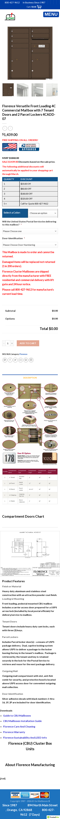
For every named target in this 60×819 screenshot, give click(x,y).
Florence (23, 354)
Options (10, 318)
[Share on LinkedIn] (31, 360)
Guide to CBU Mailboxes (17, 715)
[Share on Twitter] (15, 360)
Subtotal (10, 310)
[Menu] (51, 14)
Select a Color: (12, 212)
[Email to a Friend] (20, 360)
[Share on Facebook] (10, 360)
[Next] (51, 53)
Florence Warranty (14, 732)
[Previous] (8, 53)
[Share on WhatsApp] (4, 360)
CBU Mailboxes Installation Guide (22, 721)
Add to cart (28, 343)
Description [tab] (30, 378)
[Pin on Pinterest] (25, 360)
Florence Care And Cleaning (19, 726)
